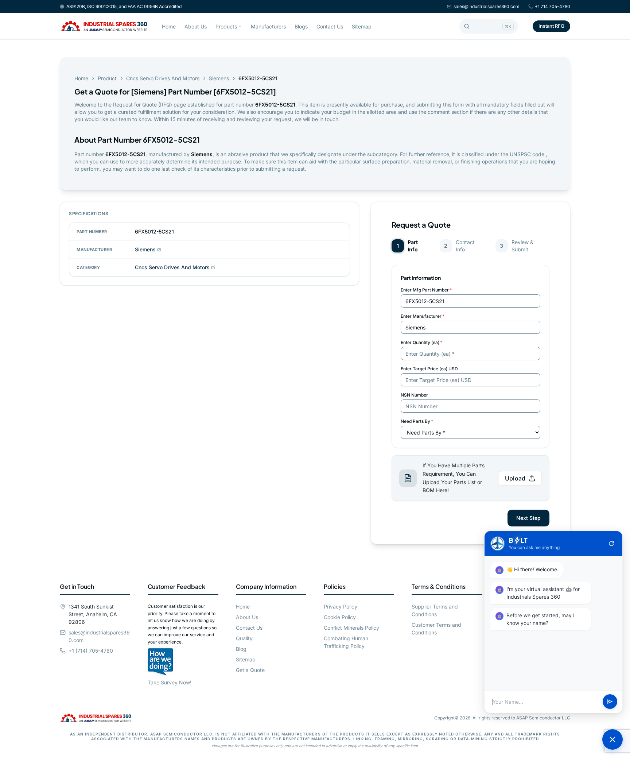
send (610, 702)
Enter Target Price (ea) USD (429, 368)
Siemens (219, 78)
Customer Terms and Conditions (436, 629)
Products (226, 26)
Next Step (528, 518)
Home (169, 26)
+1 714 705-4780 (552, 6)
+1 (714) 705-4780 (91, 651)
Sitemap (362, 26)
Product (107, 78)
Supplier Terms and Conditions (435, 610)
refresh (611, 543)
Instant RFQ (551, 26)
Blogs (301, 26)
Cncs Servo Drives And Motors (162, 78)
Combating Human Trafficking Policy (346, 642)
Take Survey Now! (169, 682)
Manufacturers (268, 26)
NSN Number (414, 395)
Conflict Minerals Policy (351, 628)
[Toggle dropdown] (240, 26)
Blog (241, 649)
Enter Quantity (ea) (421, 342)
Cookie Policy (340, 617)
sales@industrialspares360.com (487, 6)
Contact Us (329, 26)
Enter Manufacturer (422, 316)
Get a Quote (250, 670)
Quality (244, 638)
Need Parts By (417, 421)
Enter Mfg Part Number (426, 290)
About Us (195, 26)
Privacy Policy (340, 606)
